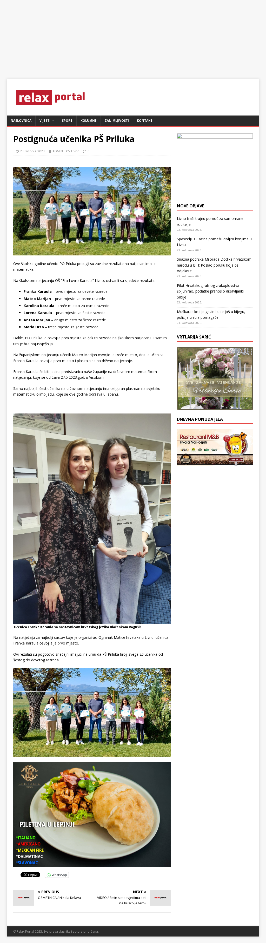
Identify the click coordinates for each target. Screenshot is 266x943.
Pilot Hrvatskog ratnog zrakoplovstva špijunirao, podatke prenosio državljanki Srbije (210, 291)
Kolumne (89, 120)
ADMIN (57, 151)
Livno (75, 151)
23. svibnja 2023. (32, 151)
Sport (67, 120)
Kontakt (144, 120)
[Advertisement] (133, 36)
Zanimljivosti (117, 120)
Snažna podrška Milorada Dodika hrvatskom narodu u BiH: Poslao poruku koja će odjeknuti (214, 265)
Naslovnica (21, 120)
